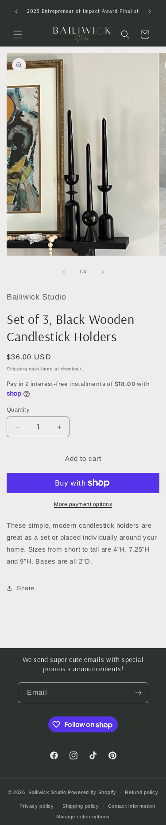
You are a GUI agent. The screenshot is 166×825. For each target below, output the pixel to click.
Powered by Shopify (92, 792)
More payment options (83, 504)
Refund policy (141, 792)
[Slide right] (102, 272)
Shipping (17, 368)
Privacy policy (36, 806)
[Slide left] (63, 272)
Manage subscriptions (83, 816)
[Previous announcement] (16, 11)
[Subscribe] (138, 692)
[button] (17, 34)
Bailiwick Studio (47, 792)
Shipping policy (80, 806)
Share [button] (26, 588)
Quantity (18, 409)
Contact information (131, 806)
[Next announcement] (149, 11)
